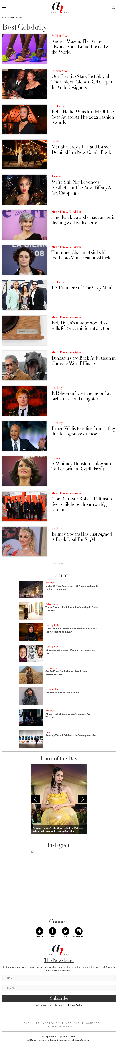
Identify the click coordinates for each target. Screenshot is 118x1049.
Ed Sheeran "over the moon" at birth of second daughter (81, 396)
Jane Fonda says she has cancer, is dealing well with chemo (83, 220)
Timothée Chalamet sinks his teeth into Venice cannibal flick (80, 255)
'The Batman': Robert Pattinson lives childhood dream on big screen (81, 504)
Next (82, 799)
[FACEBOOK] (52, 931)
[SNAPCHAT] (39, 931)
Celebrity (57, 141)
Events (55, 458)
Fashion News (59, 35)
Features (49, 582)
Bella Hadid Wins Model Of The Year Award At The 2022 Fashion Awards (82, 117)
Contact (92, 1023)
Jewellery (57, 176)
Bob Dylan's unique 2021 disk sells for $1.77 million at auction (80, 325)
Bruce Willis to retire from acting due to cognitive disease (83, 431)
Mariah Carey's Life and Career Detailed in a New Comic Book (81, 149)
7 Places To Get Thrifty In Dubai (62, 692)
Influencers (51, 668)
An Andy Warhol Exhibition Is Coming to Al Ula (70, 735)
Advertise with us (60, 1026)
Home (5, 18)
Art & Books (51, 604)
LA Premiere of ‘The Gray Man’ (81, 287)
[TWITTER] (65, 931)
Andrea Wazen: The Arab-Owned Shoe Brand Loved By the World (80, 47)
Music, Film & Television (66, 211)
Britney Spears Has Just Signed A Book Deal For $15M (81, 536)
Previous (35, 799)
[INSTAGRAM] (79, 931)
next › (61, 563)
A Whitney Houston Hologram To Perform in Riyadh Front (81, 466)
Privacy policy (47, 1023)
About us (72, 1023)
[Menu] (4, 7)
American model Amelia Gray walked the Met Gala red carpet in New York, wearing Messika (58, 830)
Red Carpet (58, 106)
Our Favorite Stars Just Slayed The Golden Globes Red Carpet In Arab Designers (81, 82)
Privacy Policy (75, 1005)
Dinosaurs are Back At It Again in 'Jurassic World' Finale (83, 360)
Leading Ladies (52, 625)
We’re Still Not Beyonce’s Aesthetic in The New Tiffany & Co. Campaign (81, 187)
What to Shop (52, 689)
